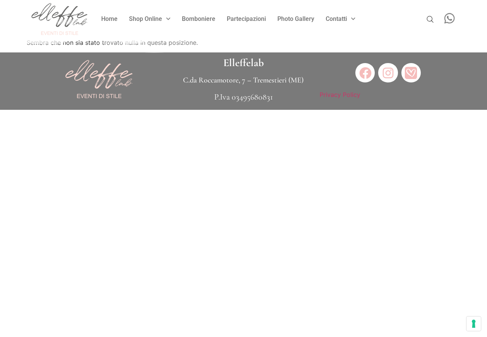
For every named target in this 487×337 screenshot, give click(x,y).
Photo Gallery (295, 18)
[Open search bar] (430, 19)
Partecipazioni (246, 18)
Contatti (336, 18)
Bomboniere (198, 18)
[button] (149, 19)
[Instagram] (388, 72)
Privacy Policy (340, 94)
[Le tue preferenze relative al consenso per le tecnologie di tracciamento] (473, 323)
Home (109, 18)
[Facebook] (365, 72)
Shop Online (145, 18)
